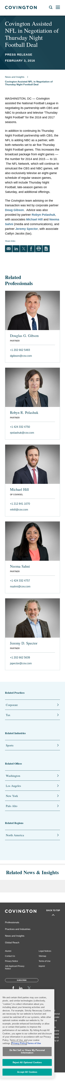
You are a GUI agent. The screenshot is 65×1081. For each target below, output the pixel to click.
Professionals (12, 922)
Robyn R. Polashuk (24, 412)
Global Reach (12, 942)
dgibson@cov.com (21, 355)
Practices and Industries (17, 929)
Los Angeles (13, 786)
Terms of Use (44, 961)
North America (15, 835)
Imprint (42, 966)
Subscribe (22, 980)
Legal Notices (45, 951)
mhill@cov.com (19, 509)
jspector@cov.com (21, 663)
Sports (10, 745)
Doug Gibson (14, 210)
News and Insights (14, 77)
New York (12, 796)
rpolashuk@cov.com (22, 432)
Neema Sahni (20, 566)
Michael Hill (34, 219)
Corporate (12, 705)
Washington (13, 776)
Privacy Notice (11, 961)
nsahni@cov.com (20, 586)
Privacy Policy (19, 1043)
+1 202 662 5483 (20, 350)
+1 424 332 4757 (20, 580)
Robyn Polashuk (43, 214)
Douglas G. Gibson (24, 335)
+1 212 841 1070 (20, 503)
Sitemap (42, 956)
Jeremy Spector (26, 229)
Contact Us (10, 956)
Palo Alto (11, 806)
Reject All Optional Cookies (27, 1062)
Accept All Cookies (27, 1072)
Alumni (8, 951)
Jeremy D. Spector (23, 643)
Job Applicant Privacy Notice (14, 967)
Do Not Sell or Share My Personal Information (27, 1051)
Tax (8, 715)
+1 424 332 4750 (20, 426)
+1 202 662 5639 (20, 657)
